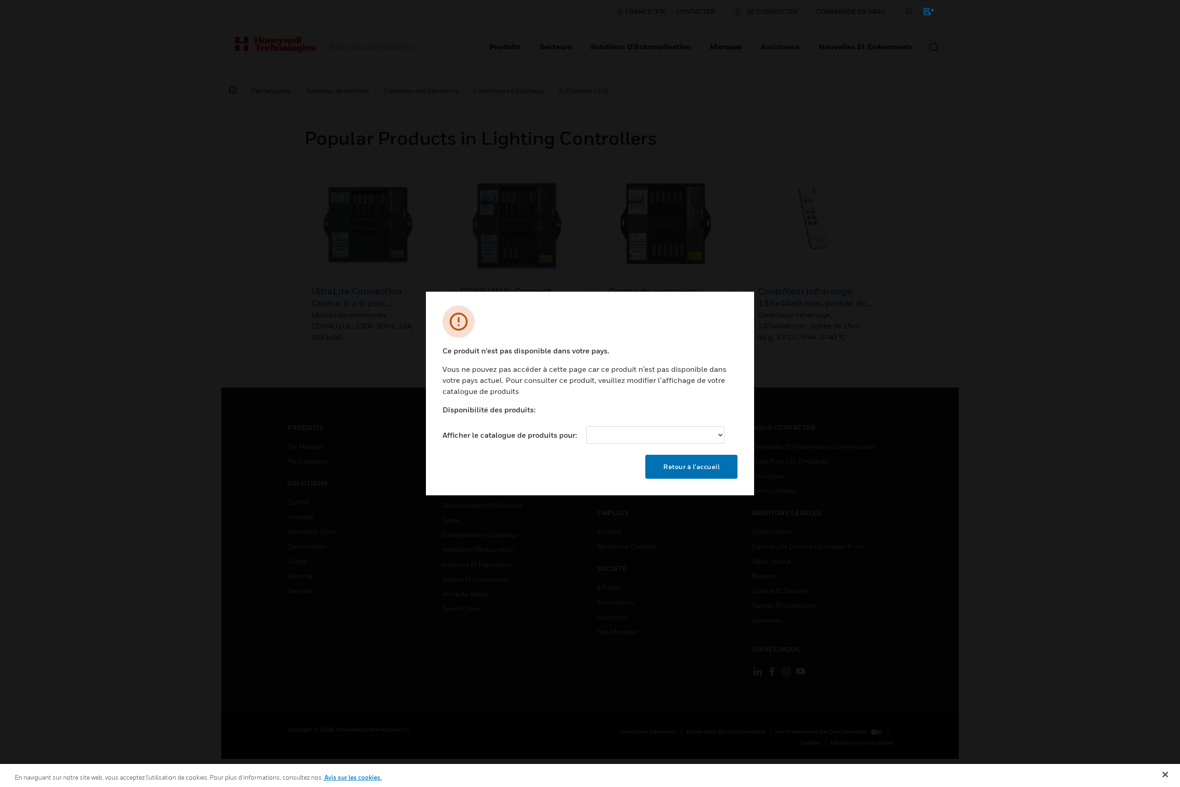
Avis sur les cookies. (352, 777)
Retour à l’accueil (691, 466)
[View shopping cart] (924, 13)
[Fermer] (1165, 774)
